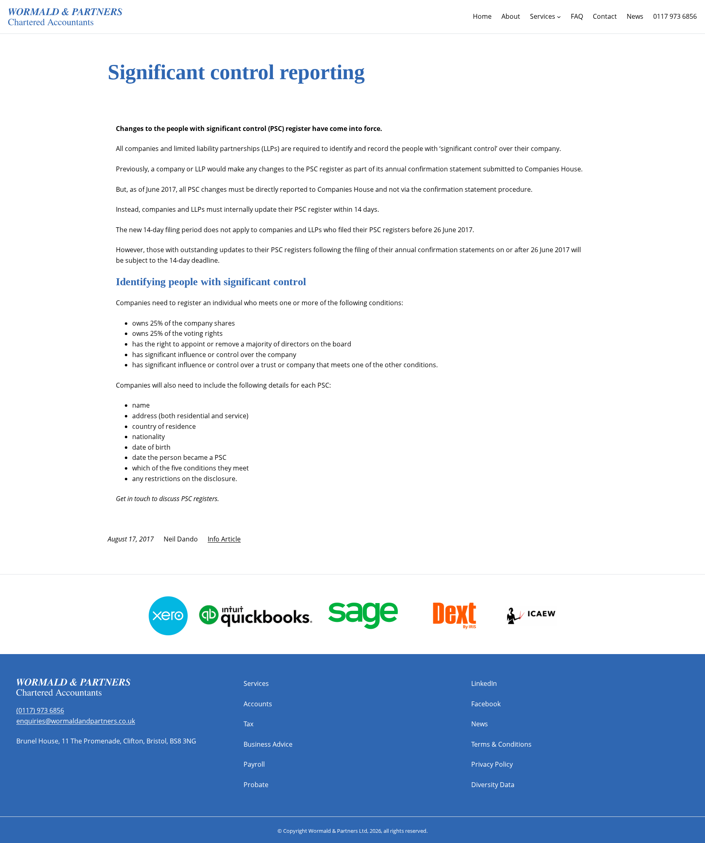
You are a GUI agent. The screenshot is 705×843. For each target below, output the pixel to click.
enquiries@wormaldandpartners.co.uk (75, 721)
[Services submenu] (559, 17)
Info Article (224, 539)
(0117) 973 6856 (40, 710)
